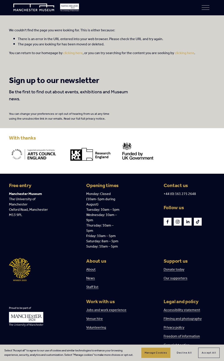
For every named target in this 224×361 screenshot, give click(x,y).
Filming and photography (183, 319)
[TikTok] (198, 222)
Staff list (92, 287)
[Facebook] (168, 222)
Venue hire (94, 319)
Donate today (174, 269)
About (91, 269)
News (90, 278)
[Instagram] (178, 222)
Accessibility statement (182, 310)
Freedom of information (182, 336)
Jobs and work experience (106, 310)
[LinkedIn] (188, 222)
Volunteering (96, 327)
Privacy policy (174, 327)
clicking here (73, 53)
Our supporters (175, 278)
